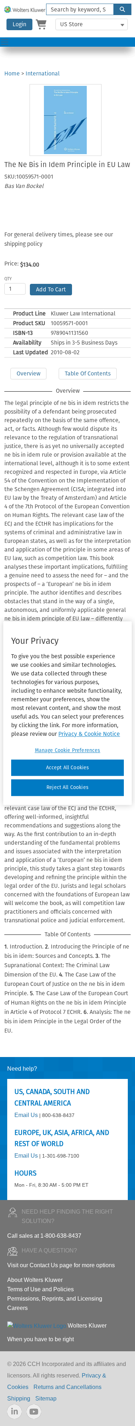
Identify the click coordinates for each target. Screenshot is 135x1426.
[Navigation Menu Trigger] (4, 42)
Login (19, 24)
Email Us (26, 1115)
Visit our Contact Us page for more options (61, 1265)
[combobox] (77, 9)
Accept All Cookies (67, 768)
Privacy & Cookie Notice (89, 733)
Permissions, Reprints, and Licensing (54, 1299)
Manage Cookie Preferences (67, 750)
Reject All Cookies (67, 788)
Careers (17, 1308)
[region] (67, 713)
